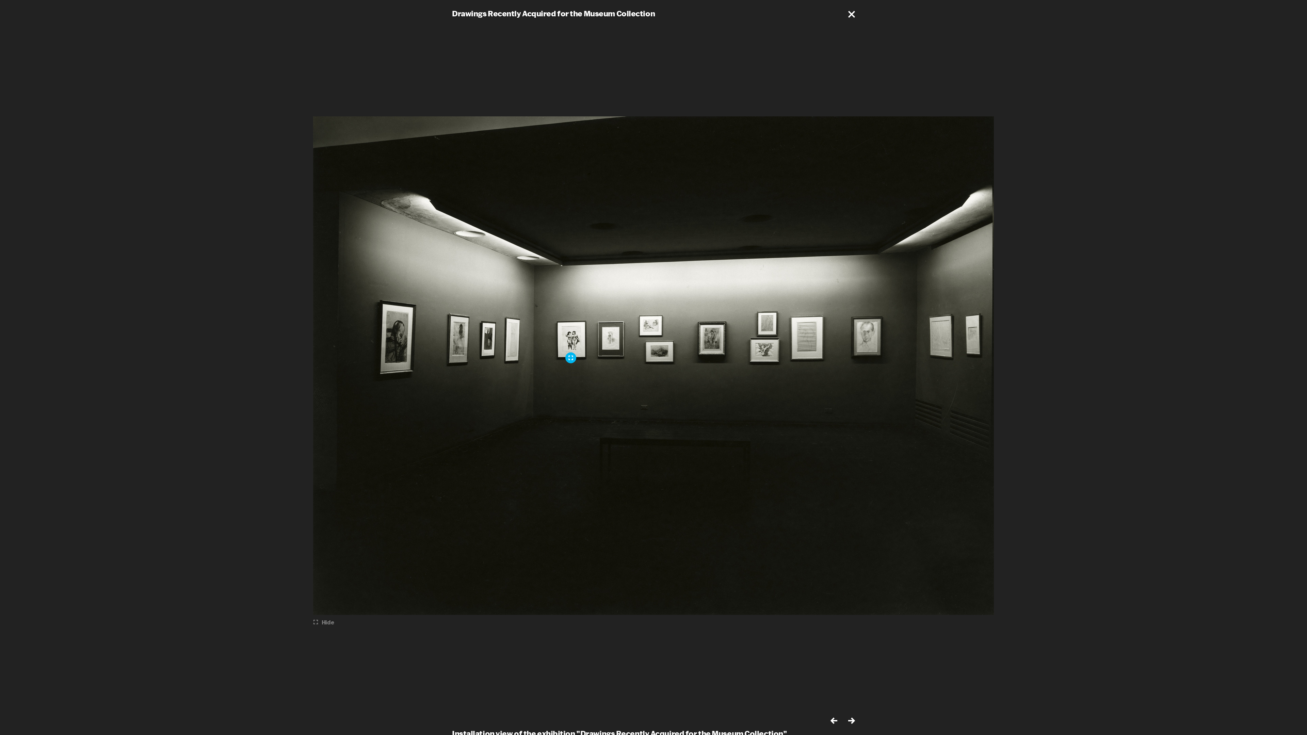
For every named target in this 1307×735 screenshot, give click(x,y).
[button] (851, 14)
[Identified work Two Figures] (571, 358)
